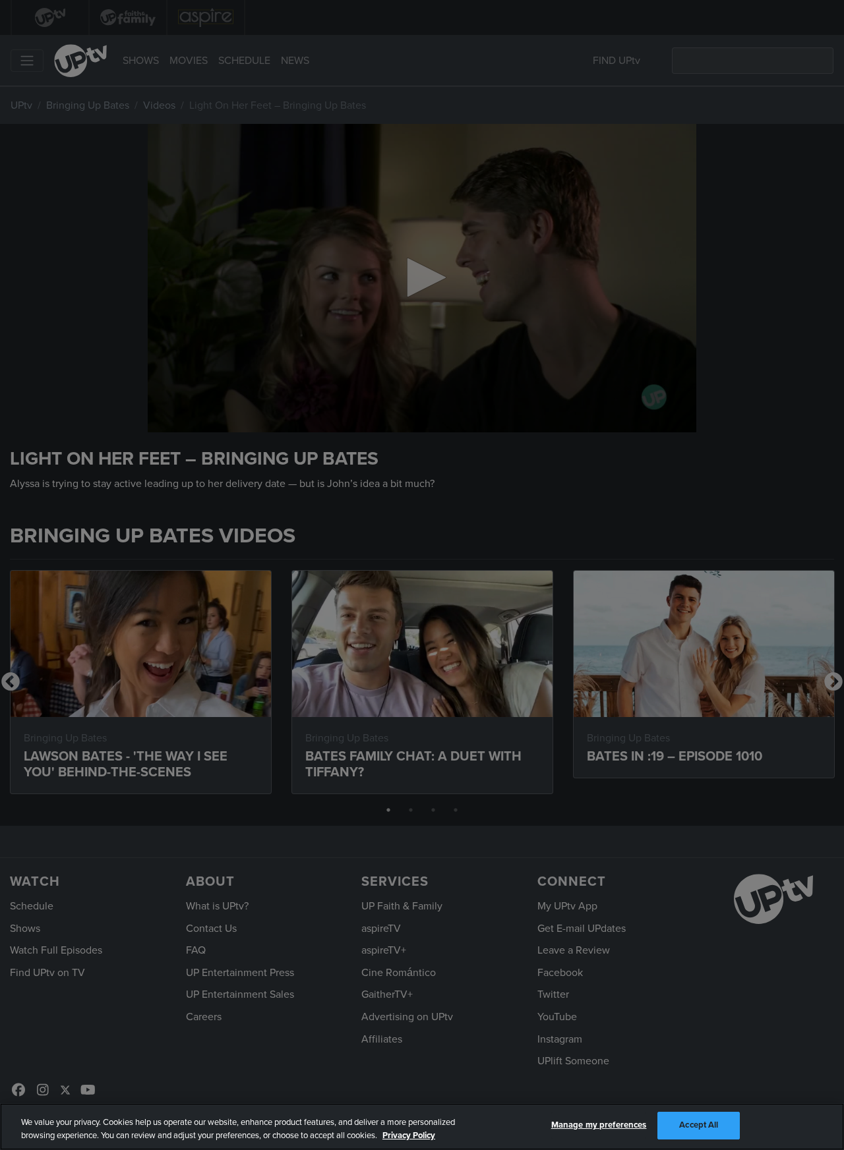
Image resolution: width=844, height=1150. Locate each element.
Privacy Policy (408, 1135)
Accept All (698, 1125)
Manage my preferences (599, 1125)
